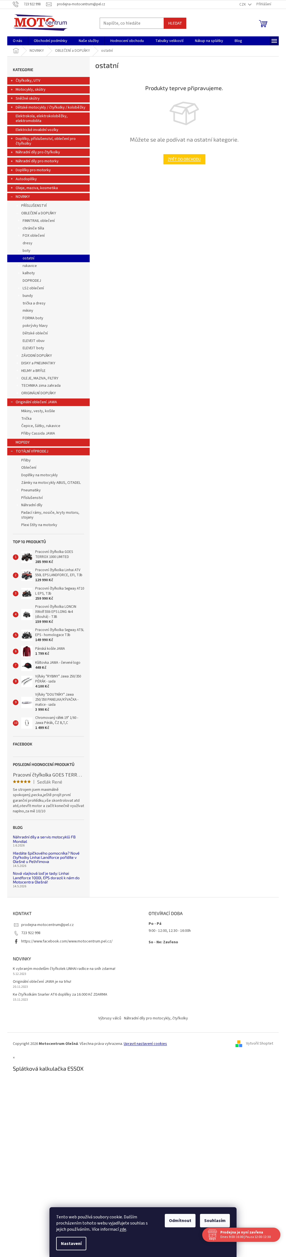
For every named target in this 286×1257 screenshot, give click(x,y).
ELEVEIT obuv (34, 341)
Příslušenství (32, 498)
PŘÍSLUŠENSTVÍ (34, 205)
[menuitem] (17, 40)
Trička (26, 418)
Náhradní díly (31, 505)
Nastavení (71, 1243)
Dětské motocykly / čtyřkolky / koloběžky (50, 107)
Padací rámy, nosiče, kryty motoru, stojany (50, 515)
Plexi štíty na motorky (39, 525)
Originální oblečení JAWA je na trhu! (42, 981)
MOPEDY (23, 442)
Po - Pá (155, 924)
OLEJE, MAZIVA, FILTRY (39, 378)
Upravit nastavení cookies (145, 1044)
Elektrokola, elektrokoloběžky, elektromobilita (42, 118)
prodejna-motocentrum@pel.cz (47, 925)
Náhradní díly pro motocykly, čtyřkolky (156, 1018)
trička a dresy (34, 303)
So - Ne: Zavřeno (163, 942)
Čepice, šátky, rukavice (40, 426)
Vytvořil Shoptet (259, 1044)
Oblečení (28, 467)
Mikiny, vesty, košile (38, 411)
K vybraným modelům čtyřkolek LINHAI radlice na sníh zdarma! (64, 969)
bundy (28, 296)
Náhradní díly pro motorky (37, 161)
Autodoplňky (26, 179)
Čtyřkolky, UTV (28, 80)
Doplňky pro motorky (33, 170)
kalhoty (29, 273)
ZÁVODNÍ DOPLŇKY (36, 355)
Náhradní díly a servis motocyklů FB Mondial (44, 839)
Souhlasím (215, 1221)
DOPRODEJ (32, 280)
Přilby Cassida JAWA (38, 433)
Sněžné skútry (28, 98)
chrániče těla (33, 228)
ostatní (28, 258)
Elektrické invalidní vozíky (37, 130)
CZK (243, 4)
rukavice (30, 266)
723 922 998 (30, 933)
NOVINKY (23, 197)
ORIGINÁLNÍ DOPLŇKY (38, 393)
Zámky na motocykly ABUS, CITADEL (51, 483)
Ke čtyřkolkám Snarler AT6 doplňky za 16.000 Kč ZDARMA (60, 994)
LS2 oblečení (33, 288)
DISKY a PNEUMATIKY (38, 363)
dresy (27, 243)
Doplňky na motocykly (39, 475)
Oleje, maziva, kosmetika (37, 188)
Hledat (175, 23)
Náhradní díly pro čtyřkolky (38, 152)
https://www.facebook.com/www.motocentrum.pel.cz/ (67, 941)
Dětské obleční (35, 333)
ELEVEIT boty (33, 348)
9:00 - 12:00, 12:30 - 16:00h (170, 931)
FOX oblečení (34, 235)
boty (26, 251)
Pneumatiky (31, 490)
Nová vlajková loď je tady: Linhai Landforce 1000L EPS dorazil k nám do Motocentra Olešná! (46, 877)
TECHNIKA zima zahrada (41, 385)
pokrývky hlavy (35, 326)
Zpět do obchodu (184, 159)
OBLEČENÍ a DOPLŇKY (38, 213)
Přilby (26, 460)
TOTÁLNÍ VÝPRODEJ (32, 451)
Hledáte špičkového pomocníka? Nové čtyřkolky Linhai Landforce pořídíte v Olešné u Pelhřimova (46, 857)
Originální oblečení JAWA (36, 402)
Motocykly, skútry (31, 89)
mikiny (28, 310)
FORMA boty (33, 318)
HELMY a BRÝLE (33, 371)
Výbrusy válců (109, 1018)
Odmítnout (180, 1221)
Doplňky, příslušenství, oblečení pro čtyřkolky (46, 141)
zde (123, 1229)
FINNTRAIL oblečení (39, 221)
